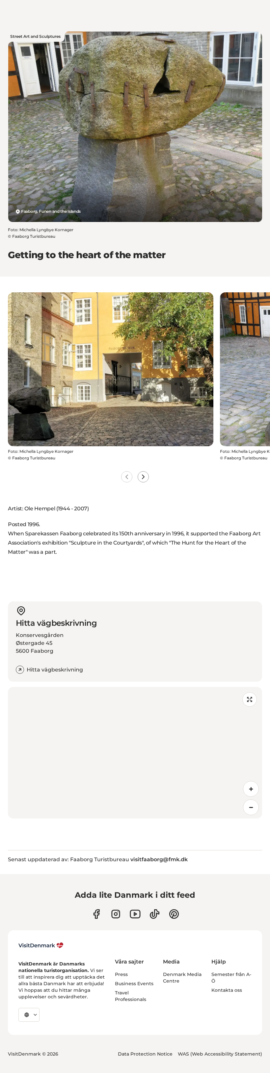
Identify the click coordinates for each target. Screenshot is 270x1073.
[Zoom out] (251, 807)
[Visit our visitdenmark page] (135, 914)
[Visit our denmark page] (96, 914)
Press (121, 974)
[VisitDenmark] (41, 945)
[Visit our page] (116, 914)
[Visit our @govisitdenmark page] (154, 914)
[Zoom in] (251, 789)
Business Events (134, 984)
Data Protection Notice (145, 1054)
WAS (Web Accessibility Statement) (220, 1054)
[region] (135, 752)
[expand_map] (249, 699)
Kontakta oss (226, 990)
